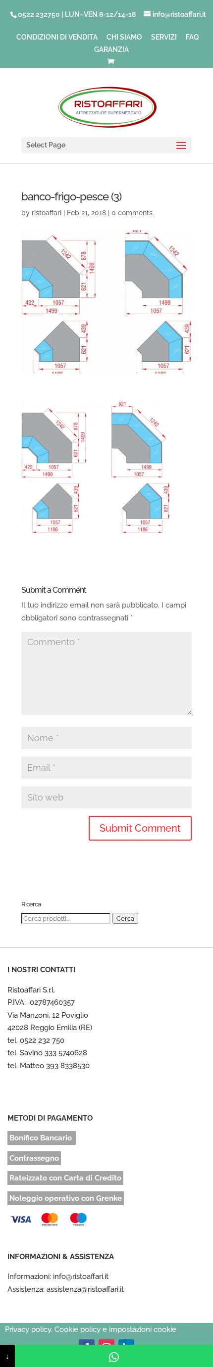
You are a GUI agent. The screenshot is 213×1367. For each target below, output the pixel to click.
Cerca (125, 918)
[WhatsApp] (114, 1356)
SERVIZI (164, 37)
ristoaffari (46, 213)
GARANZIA (111, 49)
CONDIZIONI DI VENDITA (57, 37)
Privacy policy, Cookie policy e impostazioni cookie (90, 1329)
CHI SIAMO (124, 37)
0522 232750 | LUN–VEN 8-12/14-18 (77, 14)
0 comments (132, 213)
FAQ (192, 37)
